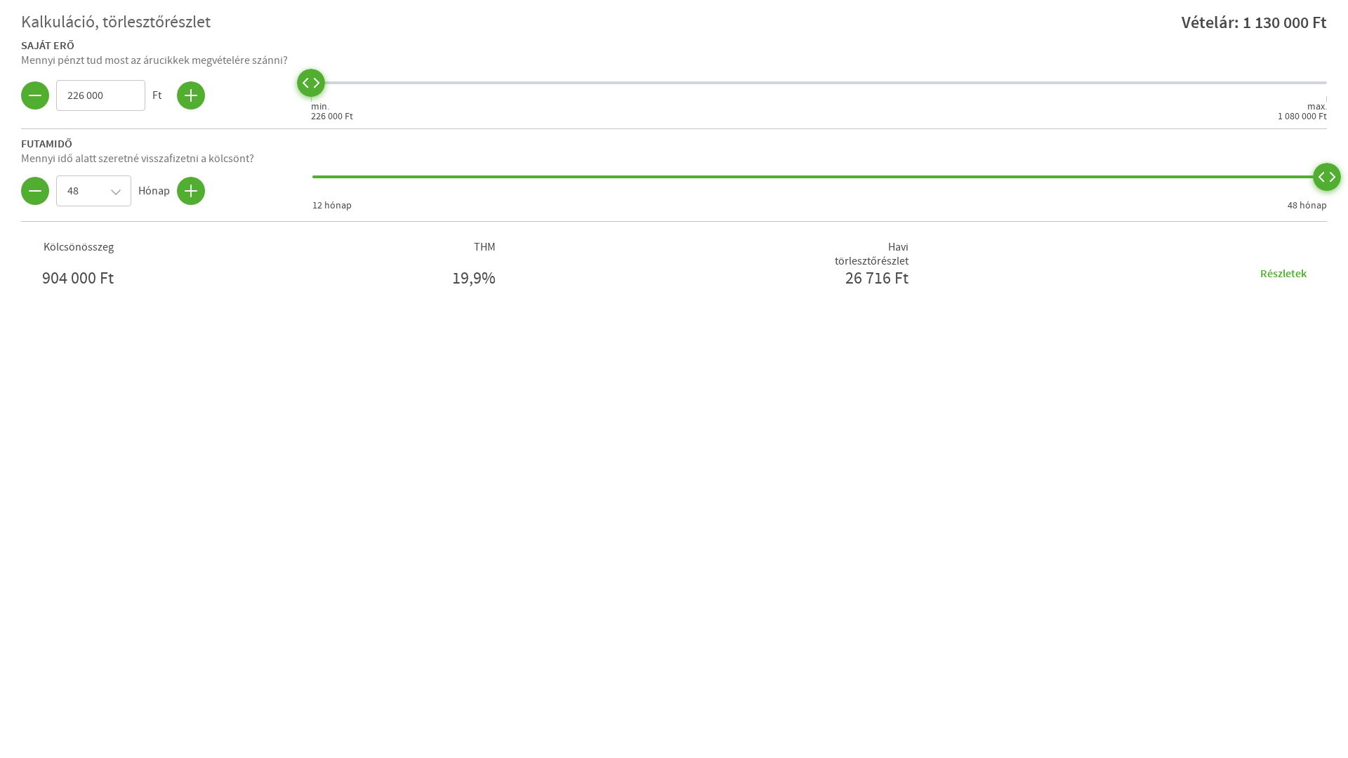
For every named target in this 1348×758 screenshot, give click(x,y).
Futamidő (46, 143)
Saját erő (47, 45)
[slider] (311, 83)
